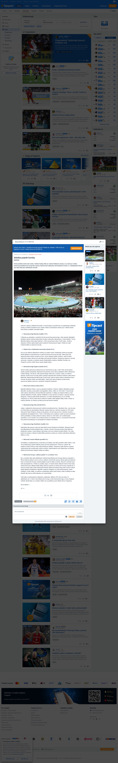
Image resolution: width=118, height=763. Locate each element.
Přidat (79, 517)
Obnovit (71, 517)
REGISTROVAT (76, 248)
